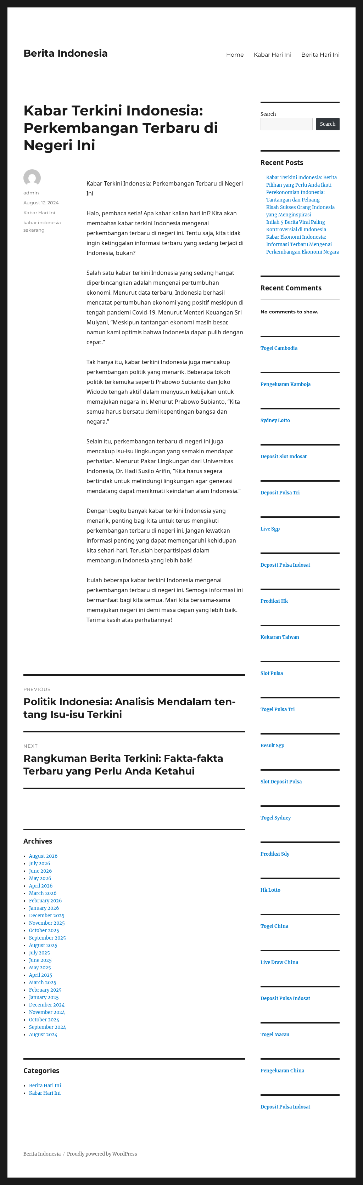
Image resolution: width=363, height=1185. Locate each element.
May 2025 (40, 968)
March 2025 (42, 983)
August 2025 (43, 945)
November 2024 (47, 1012)
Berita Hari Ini (320, 54)
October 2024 (44, 1020)
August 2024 (43, 1035)
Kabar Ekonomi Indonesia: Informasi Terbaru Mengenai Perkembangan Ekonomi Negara (302, 244)
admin (31, 192)
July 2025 (39, 953)
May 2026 (40, 878)
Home (235, 54)
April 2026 (41, 886)
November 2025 (47, 923)
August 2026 (43, 856)
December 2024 (47, 1005)
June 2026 (40, 871)
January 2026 (44, 908)
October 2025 (44, 931)
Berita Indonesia (65, 53)
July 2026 (39, 864)
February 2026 (45, 901)
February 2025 (45, 990)
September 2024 (47, 1027)
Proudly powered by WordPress (102, 1154)
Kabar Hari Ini (272, 54)
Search (268, 114)
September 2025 (47, 938)
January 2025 (44, 997)
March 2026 (43, 893)
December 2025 (47, 916)
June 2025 (40, 960)
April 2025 (40, 975)
